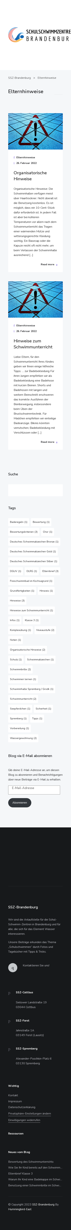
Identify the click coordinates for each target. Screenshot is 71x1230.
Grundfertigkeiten (22, 591)
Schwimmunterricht (23, 699)
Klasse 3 (32, 620)
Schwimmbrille (20, 669)
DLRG (32, 571)
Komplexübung (20, 630)
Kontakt (13, 1095)
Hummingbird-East (19, 1209)
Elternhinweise (25, 157)
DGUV (15, 571)
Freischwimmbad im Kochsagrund (31, 581)
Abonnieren (19, 803)
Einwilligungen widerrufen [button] (24, 1120)
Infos (14, 620)
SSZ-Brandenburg (43, 1204)
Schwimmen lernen (23, 679)
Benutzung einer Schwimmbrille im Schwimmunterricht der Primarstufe (35, 1185)
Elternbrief (50, 571)
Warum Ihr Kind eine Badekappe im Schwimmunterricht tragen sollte (35, 1179)
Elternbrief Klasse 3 (20, 1173)
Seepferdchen (20, 708)
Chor (47, 532)
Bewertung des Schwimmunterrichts (31, 1162)
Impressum (15, 1101)
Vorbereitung (19, 728)
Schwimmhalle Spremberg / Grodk (31, 689)
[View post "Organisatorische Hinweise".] (35, 131)
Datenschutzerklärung (21, 1107)
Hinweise (17, 600)
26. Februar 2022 (26, 163)
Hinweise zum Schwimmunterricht (33, 344)
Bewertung (41, 522)
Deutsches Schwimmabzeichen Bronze (34, 541)
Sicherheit (43, 708)
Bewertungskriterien (24, 532)
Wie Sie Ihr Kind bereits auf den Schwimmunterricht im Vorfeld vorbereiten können (35, 1167)
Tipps (37, 718)
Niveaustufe (45, 630)
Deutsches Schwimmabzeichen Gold (33, 551)
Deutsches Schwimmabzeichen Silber (33, 561)
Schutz (16, 659)
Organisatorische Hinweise (30, 176)
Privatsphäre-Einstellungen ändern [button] (29, 1113)
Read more (47, 264)
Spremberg (18, 718)
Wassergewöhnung (23, 738)
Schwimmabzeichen (40, 659)
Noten (15, 640)
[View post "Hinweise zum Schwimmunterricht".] (35, 299)
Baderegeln (18, 522)
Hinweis (46, 591)
